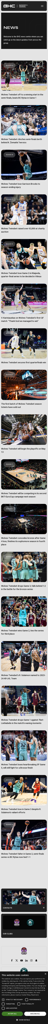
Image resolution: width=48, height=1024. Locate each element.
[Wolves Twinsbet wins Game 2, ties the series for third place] (24, 617)
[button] (42, 6)
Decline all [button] (35, 1014)
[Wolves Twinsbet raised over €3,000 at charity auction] (24, 215)
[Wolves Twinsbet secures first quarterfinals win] (24, 348)
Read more (35, 995)
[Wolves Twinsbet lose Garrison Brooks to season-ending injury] (24, 171)
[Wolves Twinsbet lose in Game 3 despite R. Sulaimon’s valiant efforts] (24, 796)
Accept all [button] (12, 1014)
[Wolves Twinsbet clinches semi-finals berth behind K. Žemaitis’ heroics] (24, 126)
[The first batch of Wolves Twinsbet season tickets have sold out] (24, 391)
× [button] (45, 974)
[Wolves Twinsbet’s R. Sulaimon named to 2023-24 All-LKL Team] (24, 662)
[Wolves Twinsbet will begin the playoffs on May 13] (24, 435)
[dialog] (24, 997)
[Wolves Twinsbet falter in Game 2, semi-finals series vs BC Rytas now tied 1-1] (24, 841)
